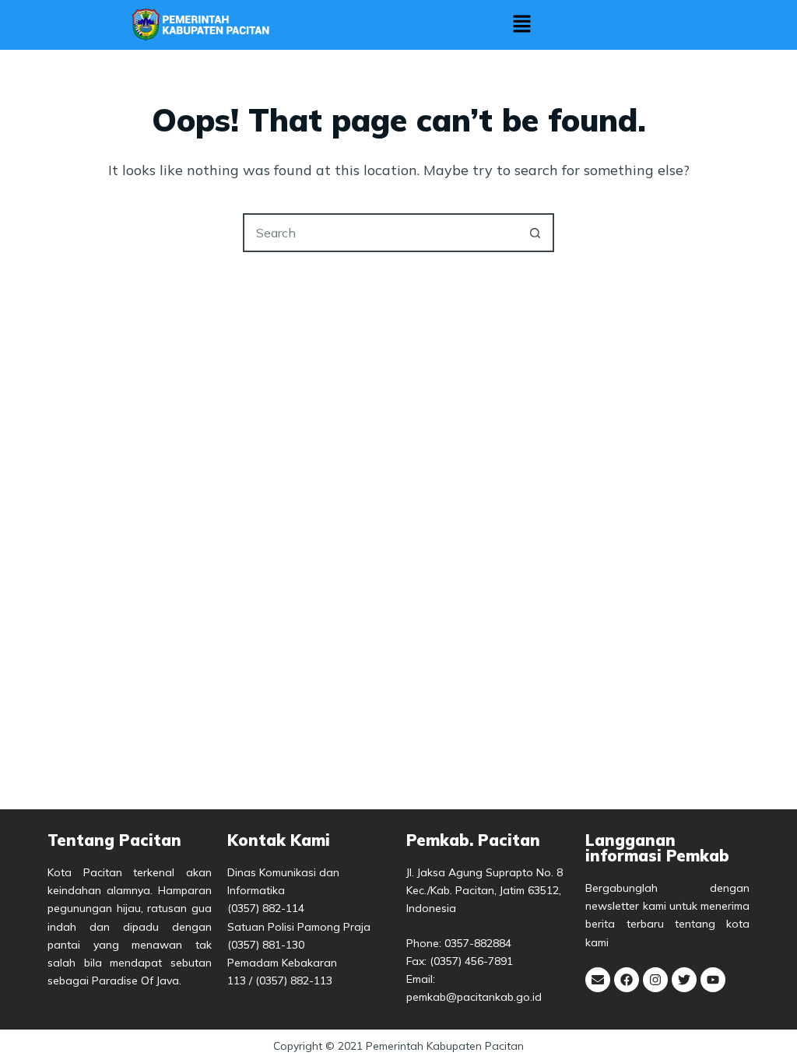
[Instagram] (655, 979)
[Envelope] (597, 979)
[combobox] (380, 232)
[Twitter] (684, 979)
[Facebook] (626, 979)
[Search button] (535, 233)
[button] (521, 25)
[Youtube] (712, 979)
